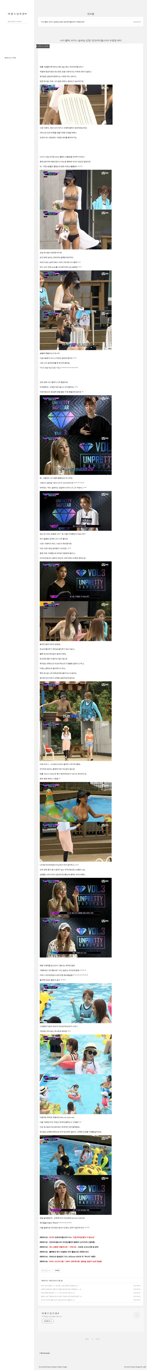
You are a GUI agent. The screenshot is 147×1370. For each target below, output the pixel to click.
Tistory (133, 1367)
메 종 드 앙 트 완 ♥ (17, 14)
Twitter (49, 1367)
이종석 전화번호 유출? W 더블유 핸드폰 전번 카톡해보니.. (60, 1289)
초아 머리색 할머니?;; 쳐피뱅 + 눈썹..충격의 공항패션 (58, 1286)
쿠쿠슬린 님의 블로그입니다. (52, 1316)
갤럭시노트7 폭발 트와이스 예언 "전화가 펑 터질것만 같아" (60, 1296)
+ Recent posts (44, 1353)
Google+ (64, 1367)
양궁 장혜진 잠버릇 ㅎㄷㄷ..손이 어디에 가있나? (56, 1293)
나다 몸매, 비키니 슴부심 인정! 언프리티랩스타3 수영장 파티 (63, 22)
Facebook (54, 1367)
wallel (144, 1367)
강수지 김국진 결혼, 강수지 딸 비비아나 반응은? (56, 1300)
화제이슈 (10, 58)
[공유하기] (46, 1270)
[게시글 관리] (49, 1270)
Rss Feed (41, 1367)
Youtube (59, 1367)
